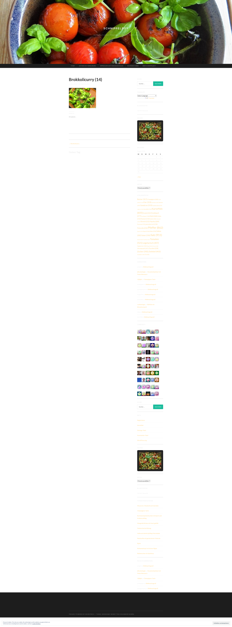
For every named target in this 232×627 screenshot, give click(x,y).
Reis (153, 231)
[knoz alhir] (148, 393)
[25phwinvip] (157, 345)
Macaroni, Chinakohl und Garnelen (148, 506)
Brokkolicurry (74, 143)
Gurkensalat (157, 205)
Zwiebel (154, 251)
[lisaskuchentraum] (144, 373)
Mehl (153, 216)
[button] (146, 134)
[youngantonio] (152, 345)
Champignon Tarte (149, 279)
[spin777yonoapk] (152, 386)
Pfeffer (155, 227)
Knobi (147, 213)
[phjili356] (139, 352)
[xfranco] (152, 359)
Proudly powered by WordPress (81, 614)
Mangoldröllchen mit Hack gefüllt (147, 523)
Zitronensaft (143, 248)
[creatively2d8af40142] (144, 393)
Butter (142, 199)
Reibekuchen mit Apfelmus (145, 553)
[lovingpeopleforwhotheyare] (148, 352)
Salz (156, 235)
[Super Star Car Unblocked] (152, 352)
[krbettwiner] (152, 338)
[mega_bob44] (152, 393)
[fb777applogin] (148, 380)
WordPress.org (142, 440)
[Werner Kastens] (139, 338)
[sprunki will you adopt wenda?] (157, 352)
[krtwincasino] (157, 393)
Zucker (142, 251)
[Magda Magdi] (148, 345)
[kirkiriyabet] (152, 366)
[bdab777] (144, 345)
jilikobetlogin (141, 272)
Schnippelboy (116, 28)
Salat (146, 235)
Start (73, 66)
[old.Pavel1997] (144, 366)
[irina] (144, 386)
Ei (141, 202)
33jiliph (139, 279)
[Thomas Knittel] (139, 366)
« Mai (139, 177)
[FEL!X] (157, 366)
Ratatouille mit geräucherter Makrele (148, 538)
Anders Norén (128, 614)
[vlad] (152, 331)
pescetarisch (151, 224)
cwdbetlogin (141, 304)
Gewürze (146, 205)
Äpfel (139, 543)
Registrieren (141, 420)
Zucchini (153, 248)
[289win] (152, 380)
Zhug (149, 246)
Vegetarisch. (141, 246)
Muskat (145, 219)
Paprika (154, 221)
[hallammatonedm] (139, 331)
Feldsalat (154, 202)
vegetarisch (151, 243)
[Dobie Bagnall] (157, 386)
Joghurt (140, 209)
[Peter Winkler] (144, 338)
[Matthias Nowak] (144, 380)
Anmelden (140, 425)
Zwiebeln (141, 254)
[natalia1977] (157, 380)
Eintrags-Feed (141, 430)
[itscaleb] (148, 338)
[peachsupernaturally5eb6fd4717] (148, 359)
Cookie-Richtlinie (36, 623)
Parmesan (141, 224)
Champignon (153, 199)
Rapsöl (146, 231)
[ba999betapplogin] (157, 359)
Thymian (146, 239)
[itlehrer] (139, 359)
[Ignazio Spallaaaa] (144, 331)
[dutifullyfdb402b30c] (157, 338)
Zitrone (155, 246)
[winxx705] (148, 331)
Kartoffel (148, 209)
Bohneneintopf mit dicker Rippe (147, 548)
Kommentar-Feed (142, 435)
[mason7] (139, 373)
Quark (140, 231)
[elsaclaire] (148, 373)
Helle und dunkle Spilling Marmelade (148, 533)
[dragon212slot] (148, 386)
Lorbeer (145, 216)
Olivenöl (145, 221)
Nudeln (153, 219)
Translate (151, 98)
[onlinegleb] (144, 352)
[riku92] (157, 331)
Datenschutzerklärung (87, 66)
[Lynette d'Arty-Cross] (139, 380)
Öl (147, 254)
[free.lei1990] (157, 373)
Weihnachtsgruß (148, 267)
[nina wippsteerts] (144, 359)
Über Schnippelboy (149, 66)
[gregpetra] (152, 373)
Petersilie (142, 228)
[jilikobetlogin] (139, 393)
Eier (147, 202)
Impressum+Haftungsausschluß (111, 66)
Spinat (140, 239)
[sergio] (139, 386)
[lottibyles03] (148, 366)
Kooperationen (133, 66)
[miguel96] (139, 345)
